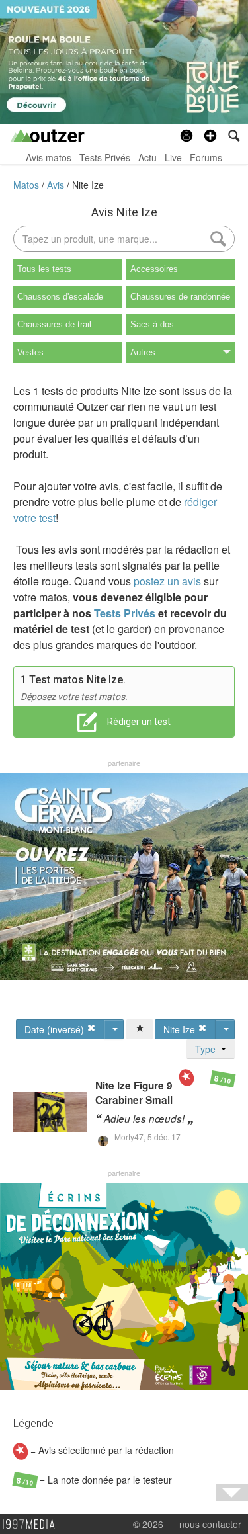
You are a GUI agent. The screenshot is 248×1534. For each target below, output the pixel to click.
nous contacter (210, 1524)
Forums (206, 157)
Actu (147, 157)
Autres (142, 352)
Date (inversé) (55, 1029)
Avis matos (48, 157)
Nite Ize (88, 184)
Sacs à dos (152, 324)
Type (208, 1049)
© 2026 (148, 1524)
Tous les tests (44, 269)
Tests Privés (104, 157)
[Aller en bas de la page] (232, 1492)
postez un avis (167, 581)
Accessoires (154, 269)
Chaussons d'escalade (60, 297)
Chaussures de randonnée (180, 297)
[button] (210, 135)
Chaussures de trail (54, 324)
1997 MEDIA (32, 1524)
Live (173, 157)
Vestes (30, 352)
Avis (57, 184)
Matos (27, 184)
